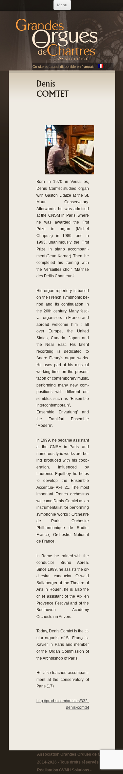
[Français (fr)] (100, 67)
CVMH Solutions (74, 770)
